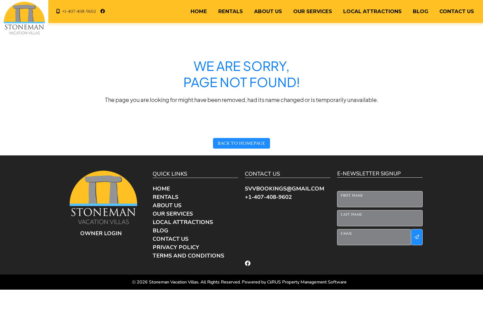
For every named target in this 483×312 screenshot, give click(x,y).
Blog (420, 11)
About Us (268, 11)
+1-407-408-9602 (79, 11)
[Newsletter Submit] (417, 237)
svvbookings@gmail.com (284, 188)
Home (199, 11)
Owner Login (101, 233)
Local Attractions (372, 11)
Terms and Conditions (188, 255)
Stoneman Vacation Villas (173, 282)
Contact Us (456, 11)
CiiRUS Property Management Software (307, 282)
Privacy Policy (176, 247)
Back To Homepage (241, 143)
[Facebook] (247, 263)
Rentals (230, 11)
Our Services (312, 11)
